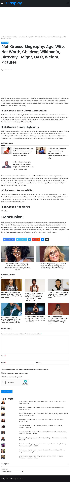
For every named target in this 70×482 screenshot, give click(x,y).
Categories (4, 469)
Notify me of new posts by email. (12, 377)
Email (3, 362)
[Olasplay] (14, 3)
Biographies (10, 36)
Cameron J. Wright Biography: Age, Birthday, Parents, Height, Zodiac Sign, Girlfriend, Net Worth (58, 295)
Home (4, 36)
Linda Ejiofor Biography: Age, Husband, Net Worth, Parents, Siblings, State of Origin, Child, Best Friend (11, 295)
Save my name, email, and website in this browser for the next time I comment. (26, 369)
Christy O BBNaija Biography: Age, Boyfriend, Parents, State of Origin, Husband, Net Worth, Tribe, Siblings (35, 319)
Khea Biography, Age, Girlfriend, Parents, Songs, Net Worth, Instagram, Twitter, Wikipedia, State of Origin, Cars (58, 320)
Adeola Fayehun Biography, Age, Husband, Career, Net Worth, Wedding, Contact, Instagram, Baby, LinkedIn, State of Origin (34, 296)
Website (38, 362)
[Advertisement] (35, 21)
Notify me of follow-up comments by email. (15, 373)
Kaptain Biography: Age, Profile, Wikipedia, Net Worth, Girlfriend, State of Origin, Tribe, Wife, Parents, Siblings (11, 320)
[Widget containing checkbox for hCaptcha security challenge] (15, 382)
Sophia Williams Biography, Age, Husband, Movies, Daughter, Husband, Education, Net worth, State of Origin (58, 153)
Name (3, 356)
